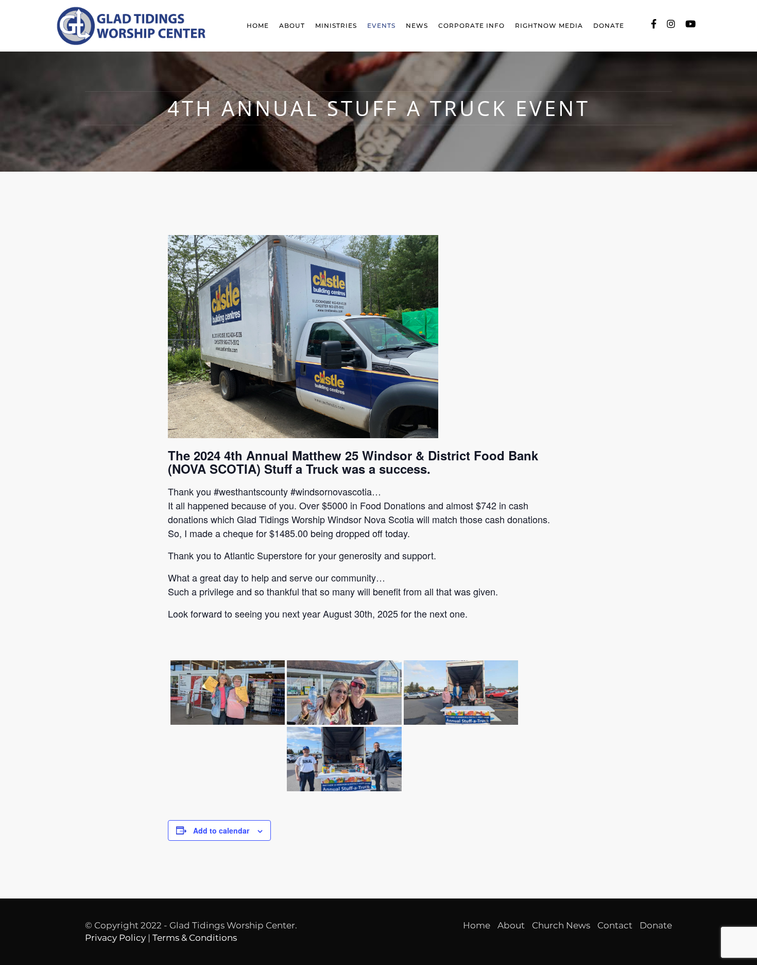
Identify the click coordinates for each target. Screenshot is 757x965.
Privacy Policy (115, 938)
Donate (608, 25)
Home (258, 25)
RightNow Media (549, 25)
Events (381, 25)
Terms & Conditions (194, 938)
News (417, 25)
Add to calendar (221, 830)
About (292, 25)
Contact (614, 925)
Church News (561, 925)
